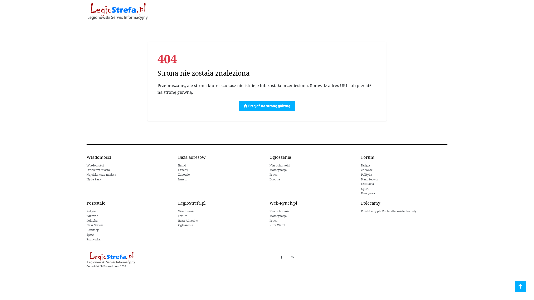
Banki (182, 165)
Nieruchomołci (280, 165)
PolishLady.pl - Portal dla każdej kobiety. (389, 211)
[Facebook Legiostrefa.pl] (281, 257)
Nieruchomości (280, 211)
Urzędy (183, 170)
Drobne (275, 179)
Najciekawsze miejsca (101, 174)
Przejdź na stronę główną (268, 106)
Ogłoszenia (185, 225)
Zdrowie (184, 174)
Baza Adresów (188, 220)
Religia (365, 165)
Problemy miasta (98, 170)
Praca (273, 174)
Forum (182, 216)
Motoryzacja (278, 170)
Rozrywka (368, 193)
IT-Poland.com (109, 266)
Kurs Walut (277, 225)
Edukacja (367, 184)
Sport (365, 189)
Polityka (366, 174)
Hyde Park (94, 179)
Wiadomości (95, 165)
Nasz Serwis (369, 179)
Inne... (182, 179)
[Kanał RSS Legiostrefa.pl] (292, 257)
